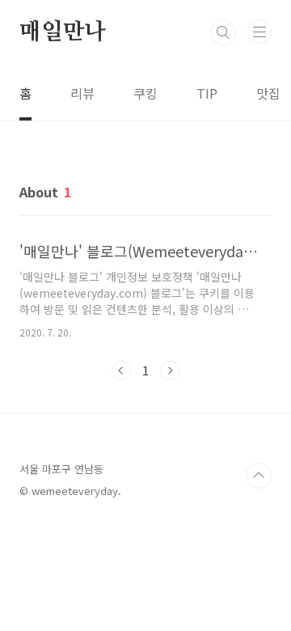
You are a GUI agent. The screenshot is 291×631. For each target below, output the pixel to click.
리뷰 (82, 93)
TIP (206, 93)
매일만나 (62, 32)
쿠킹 (145, 93)
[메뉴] (259, 31)
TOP (259, 476)
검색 (223, 32)
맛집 (268, 93)
